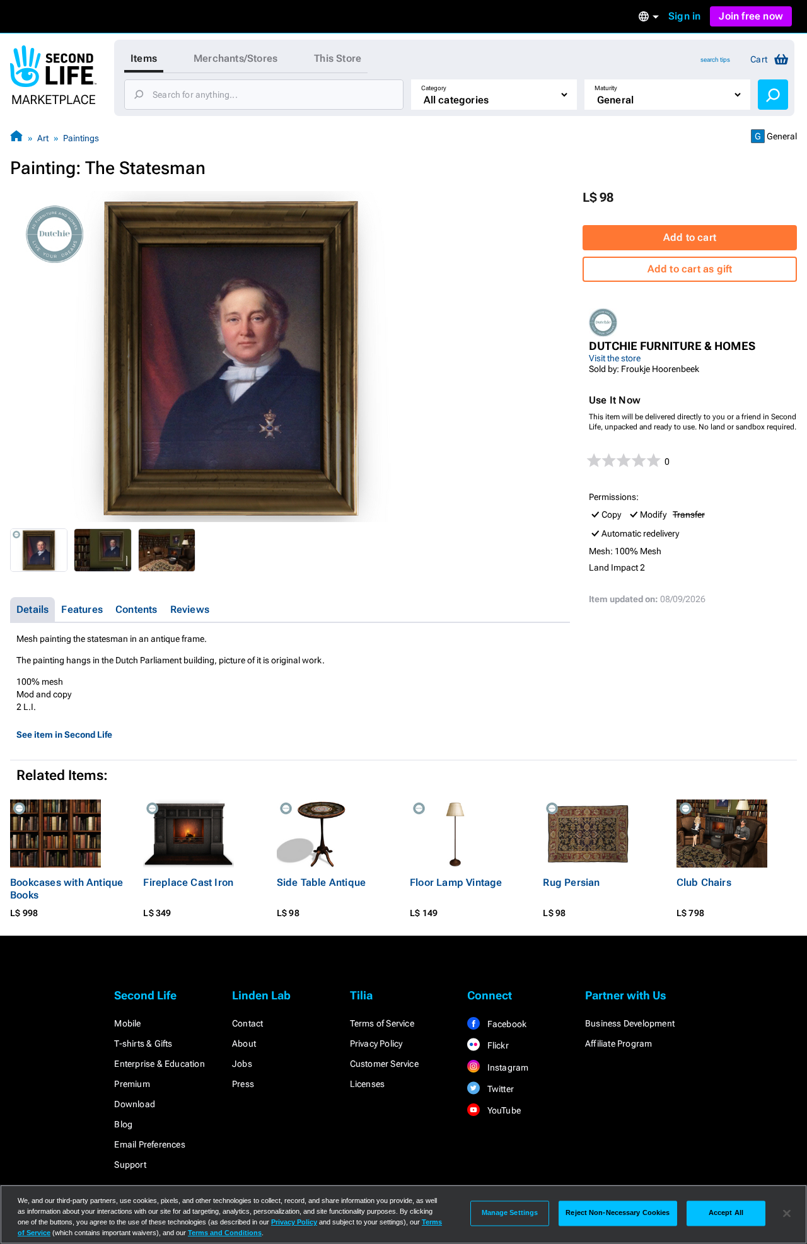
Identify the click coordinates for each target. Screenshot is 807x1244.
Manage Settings (510, 1213)
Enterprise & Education (159, 1064)
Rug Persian (571, 882)
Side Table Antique (321, 882)
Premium (131, 1084)
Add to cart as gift (690, 269)
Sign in (684, 16)
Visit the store (615, 358)
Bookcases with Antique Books (66, 888)
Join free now (751, 16)
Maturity (606, 87)
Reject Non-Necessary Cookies (618, 1213)
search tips (715, 59)
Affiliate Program (618, 1043)
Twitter (499, 1089)
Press (243, 1084)
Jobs (242, 1064)
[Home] (16, 138)
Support (130, 1165)
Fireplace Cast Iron (188, 882)
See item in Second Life (64, 735)
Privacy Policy (376, 1043)
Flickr (496, 1045)
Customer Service (384, 1064)
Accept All (726, 1213)
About (244, 1043)
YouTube (503, 1110)
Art (43, 138)
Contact (247, 1023)
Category (433, 87)
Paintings (81, 138)
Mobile (127, 1023)
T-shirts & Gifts (143, 1043)
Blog (123, 1124)
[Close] (787, 1213)
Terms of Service (382, 1023)
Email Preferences (149, 1144)
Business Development (630, 1023)
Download (134, 1104)
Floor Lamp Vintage (456, 882)
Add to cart (689, 237)
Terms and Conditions (225, 1232)
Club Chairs (703, 882)
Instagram (506, 1067)
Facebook (505, 1024)
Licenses (367, 1084)
